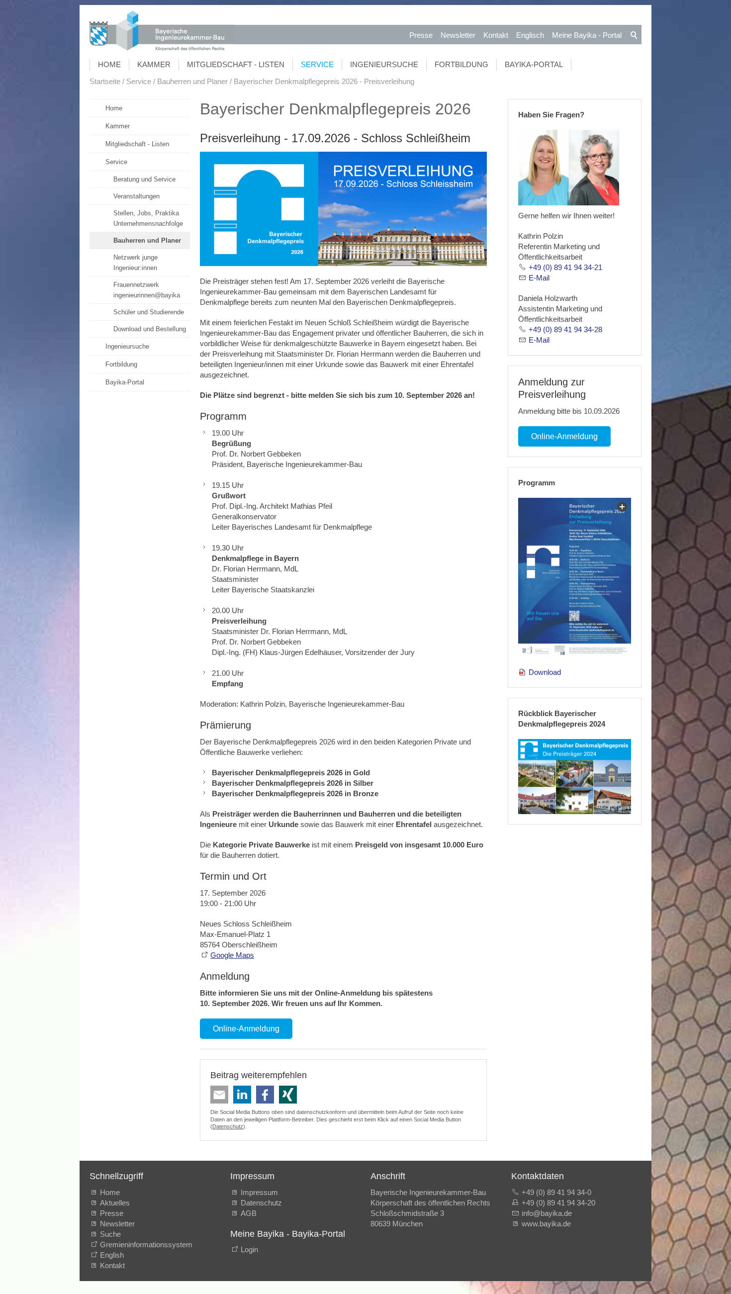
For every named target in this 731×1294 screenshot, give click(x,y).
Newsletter (458, 35)
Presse (421, 35)
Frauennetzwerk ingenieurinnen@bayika (146, 290)
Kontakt (495, 35)
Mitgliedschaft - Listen (235, 64)
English (112, 1255)
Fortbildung (461, 64)
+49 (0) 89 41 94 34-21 (565, 267)
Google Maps (232, 955)
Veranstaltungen (136, 196)
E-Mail (539, 278)
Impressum (259, 1192)
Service (317, 64)
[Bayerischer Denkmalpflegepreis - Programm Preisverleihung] (574, 577)
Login (249, 1249)
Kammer (154, 64)
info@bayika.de (547, 1213)
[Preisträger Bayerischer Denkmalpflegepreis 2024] (574, 776)
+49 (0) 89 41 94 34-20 (558, 1203)
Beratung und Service (144, 179)
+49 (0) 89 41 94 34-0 (556, 1192)
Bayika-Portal (534, 64)
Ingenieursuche (384, 64)
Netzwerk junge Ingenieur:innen (135, 263)
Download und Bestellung (149, 329)
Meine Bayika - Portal (587, 35)
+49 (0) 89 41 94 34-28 (565, 329)
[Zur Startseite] (162, 32)
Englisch (530, 35)
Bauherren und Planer (147, 240)
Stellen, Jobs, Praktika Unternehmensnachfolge (148, 218)
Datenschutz (227, 1126)
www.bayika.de (546, 1223)
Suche (112, 1234)
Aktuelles (115, 1203)
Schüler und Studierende (148, 312)
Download (545, 672)
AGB (249, 1213)
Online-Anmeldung (246, 1028)
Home (109, 64)
